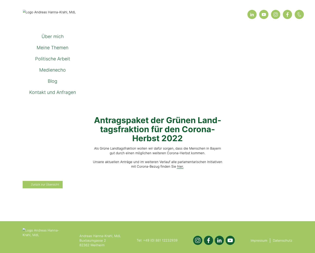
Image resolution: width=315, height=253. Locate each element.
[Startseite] (52, 17)
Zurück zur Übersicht (45, 184)
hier (180, 166)
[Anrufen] (299, 14)
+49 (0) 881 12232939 (160, 240)
